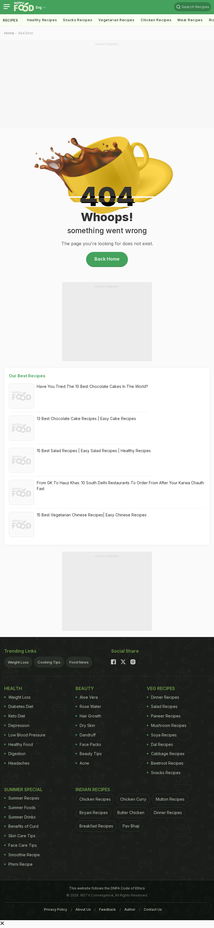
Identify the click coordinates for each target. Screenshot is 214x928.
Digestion (17, 753)
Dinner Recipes (165, 697)
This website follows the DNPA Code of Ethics (107, 888)
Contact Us (153, 909)
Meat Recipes (190, 20)
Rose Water (90, 706)
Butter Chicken (130, 812)
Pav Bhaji (131, 826)
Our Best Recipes (27, 375)
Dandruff (88, 735)
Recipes (10, 20)
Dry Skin (87, 725)
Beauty (85, 688)
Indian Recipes (93, 789)
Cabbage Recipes (167, 753)
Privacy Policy (55, 909)
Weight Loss (18, 662)
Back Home (107, 259)
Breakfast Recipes (96, 826)
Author (129, 909)
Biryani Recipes (93, 812)
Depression (19, 725)
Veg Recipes (161, 688)
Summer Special (23, 789)
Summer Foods (22, 807)
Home (9, 33)
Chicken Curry (133, 799)
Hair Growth (90, 716)
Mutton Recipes (170, 799)
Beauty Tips (91, 753)
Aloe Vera (89, 697)
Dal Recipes (162, 744)
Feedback (107, 909)
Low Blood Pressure (26, 735)
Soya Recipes (164, 735)
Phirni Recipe (20, 864)
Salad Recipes (164, 706)
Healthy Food (20, 744)
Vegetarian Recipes (116, 20)
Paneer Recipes (166, 716)
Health (13, 688)
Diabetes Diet (20, 706)
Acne (84, 763)
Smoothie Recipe (24, 854)
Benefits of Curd (23, 826)
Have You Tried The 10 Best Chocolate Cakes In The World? (92, 386)
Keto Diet (16, 716)
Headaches (19, 763)
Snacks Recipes (77, 20)
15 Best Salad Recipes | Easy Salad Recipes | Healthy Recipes (94, 450)
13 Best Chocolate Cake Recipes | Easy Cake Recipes (86, 418)
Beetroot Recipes (167, 763)
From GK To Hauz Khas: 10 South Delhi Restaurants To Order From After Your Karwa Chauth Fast (120, 485)
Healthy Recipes (42, 20)
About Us (83, 909)
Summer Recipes (23, 798)
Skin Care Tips (21, 835)
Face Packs (90, 744)
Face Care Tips (22, 845)
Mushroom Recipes (168, 725)
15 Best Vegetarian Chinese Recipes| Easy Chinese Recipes (92, 514)
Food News (79, 662)
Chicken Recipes (156, 20)
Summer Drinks (22, 817)
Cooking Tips (49, 662)
